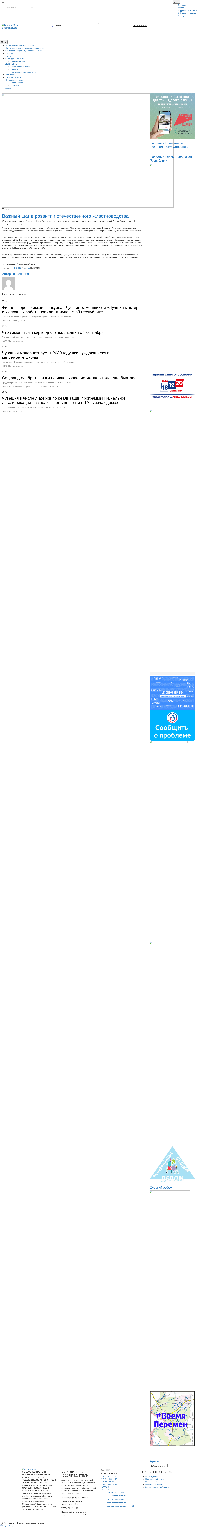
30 (106, 1487)
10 (109, 1479)
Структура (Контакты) (187, 10)
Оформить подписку (187, 13)
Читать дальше (18, 320)
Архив (8, 88)
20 (116, 1481)
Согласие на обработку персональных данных (25, 50)
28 (102, 1487)
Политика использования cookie (19, 45)
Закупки (14, 69)
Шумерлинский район (154, 1479)
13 (116, 1479)
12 (113, 1479)
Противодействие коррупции (23, 72)
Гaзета (181, 7)
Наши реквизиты (18, 61)
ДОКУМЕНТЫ (11, 63)
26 (113, 1484)
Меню (176, 2)
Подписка (182, 5)
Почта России (17, 82)
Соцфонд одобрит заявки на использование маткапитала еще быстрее (69, 377)
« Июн (103, 1489)
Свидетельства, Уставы (21, 66)
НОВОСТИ (16, 267)
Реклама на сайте (13, 77)
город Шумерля (152, 1476)
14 (102, 1481)
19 (113, 1481)
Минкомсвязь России (154, 1484)
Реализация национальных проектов (28, 386)
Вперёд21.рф (9, 27)
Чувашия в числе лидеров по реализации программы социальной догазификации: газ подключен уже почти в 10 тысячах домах (64, 400)
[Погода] (56, 25)
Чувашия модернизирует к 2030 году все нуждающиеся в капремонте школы (55, 355)
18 (111, 1481)
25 (111, 1484)
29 (104, 1487)
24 (109, 1484)
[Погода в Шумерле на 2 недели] (140, 26)
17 (109, 1481)
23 (106, 1484)
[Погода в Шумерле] (99, 23)
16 (106, 1481)
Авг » (110, 1489)
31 (109, 1487)
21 (102, 1484)
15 (104, 1481)
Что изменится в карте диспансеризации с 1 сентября (53, 332)
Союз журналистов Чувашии (157, 1487)
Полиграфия (183, 15)
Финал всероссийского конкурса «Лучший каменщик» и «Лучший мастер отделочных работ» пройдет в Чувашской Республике (70, 309)
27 (116, 1484)
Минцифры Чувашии (154, 1481)
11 (111, 1479)
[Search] (32, 7)
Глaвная (9, 53)
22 (104, 1484)
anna (27, 267)
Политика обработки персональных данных (24, 47)
